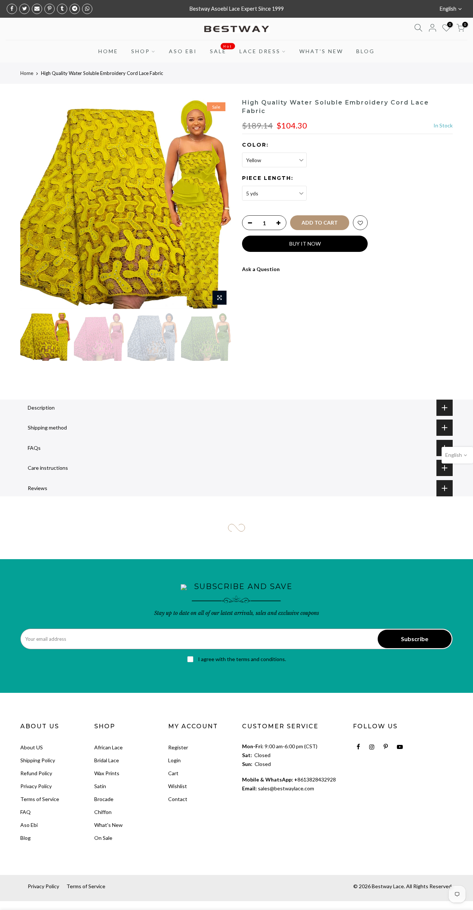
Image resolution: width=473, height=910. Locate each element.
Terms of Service (39, 799)
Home (26, 73)
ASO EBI (183, 51)
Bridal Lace (106, 760)
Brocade (103, 799)
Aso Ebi (29, 825)
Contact (177, 799)
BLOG (365, 51)
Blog (25, 838)
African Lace (108, 747)
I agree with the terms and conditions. (241, 659)
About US (31, 747)
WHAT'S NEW (321, 51)
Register (178, 747)
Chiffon (103, 812)
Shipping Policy (37, 760)
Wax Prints (106, 773)
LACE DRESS (259, 51)
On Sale (103, 838)
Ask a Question (261, 269)
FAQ (25, 812)
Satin (100, 786)
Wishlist (177, 786)
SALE (221, 49)
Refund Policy (36, 773)
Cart (173, 773)
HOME (108, 51)
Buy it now (305, 243)
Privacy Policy (36, 786)
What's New (108, 825)
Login (174, 760)
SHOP (140, 51)
